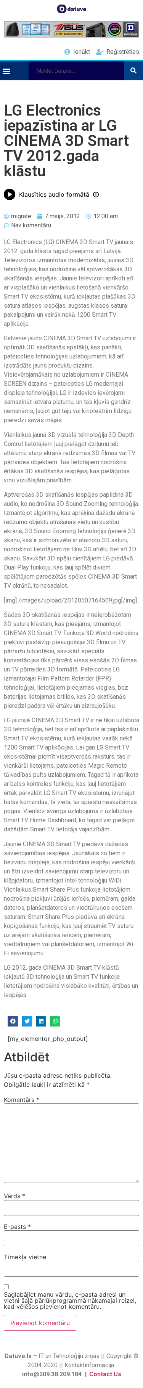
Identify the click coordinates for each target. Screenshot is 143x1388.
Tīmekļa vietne (25, 1257)
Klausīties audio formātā (54, 194)
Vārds (14, 1196)
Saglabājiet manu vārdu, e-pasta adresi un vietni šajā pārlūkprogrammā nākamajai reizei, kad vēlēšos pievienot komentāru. (70, 1300)
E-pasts (17, 1227)
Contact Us (105, 1374)
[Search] (133, 70)
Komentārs (21, 1100)
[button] (6, 70)
